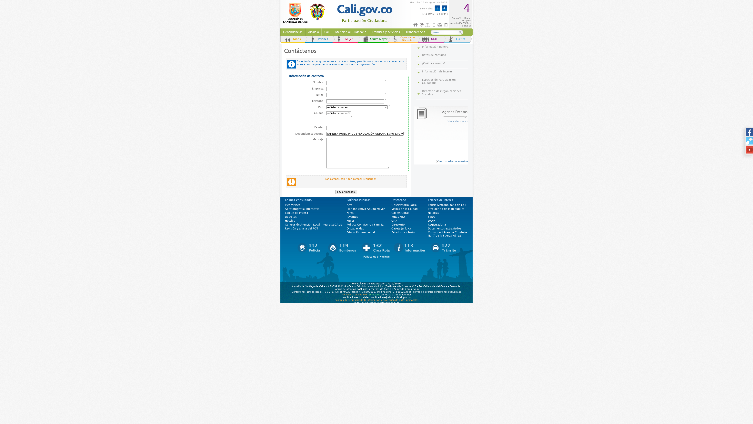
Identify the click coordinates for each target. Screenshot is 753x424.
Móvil (434, 24)
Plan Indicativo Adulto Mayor (366, 208)
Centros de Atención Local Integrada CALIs (313, 224)
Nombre (318, 82)
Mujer (349, 39)
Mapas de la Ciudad (404, 208)
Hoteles (290, 220)
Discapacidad (355, 228)
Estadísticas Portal (403, 232)
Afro (350, 205)
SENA (431, 216)
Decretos (291, 216)
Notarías (433, 212)
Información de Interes (437, 71)
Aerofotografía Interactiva (302, 208)
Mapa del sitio (428, 24)
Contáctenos (440, 24)
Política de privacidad (376, 256)
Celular (319, 127)
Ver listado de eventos (453, 161)
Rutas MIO (398, 216)
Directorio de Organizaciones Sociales (441, 93)
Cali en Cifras (400, 212)
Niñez (350, 212)
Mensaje (318, 139)
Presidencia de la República (446, 208)
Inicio (416, 24)
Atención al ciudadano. (354, 294)
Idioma (422, 24)
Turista (460, 39)
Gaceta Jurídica (401, 228)
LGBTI (433, 39)
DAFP (431, 220)
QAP (394, 220)
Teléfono (318, 100)
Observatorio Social (404, 205)
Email (320, 94)
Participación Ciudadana (364, 20)
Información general (435, 46)
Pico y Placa (292, 205)
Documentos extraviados (444, 228)
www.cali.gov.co (306, 13)
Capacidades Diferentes (407, 39)
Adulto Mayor (378, 39)
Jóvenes (323, 39)
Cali (326, 32)
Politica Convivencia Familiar (366, 224)
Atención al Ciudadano (350, 32)
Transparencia (415, 32)
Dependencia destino (309, 133)
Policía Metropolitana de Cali (447, 205)
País (321, 107)
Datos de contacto (434, 55)
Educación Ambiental (361, 232)
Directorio (398, 224)
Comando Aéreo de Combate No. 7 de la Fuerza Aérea (447, 234)
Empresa (318, 88)
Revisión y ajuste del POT (301, 228)
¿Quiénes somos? (433, 63)
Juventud (352, 216)
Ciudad (319, 112)
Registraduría (437, 224)
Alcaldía (313, 32)
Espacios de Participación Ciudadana (439, 81)
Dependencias (293, 32)
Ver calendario (457, 121)
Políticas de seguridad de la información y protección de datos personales (376, 300)
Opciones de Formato (446, 24)
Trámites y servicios (386, 32)
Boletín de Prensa (296, 212)
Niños (297, 39)
